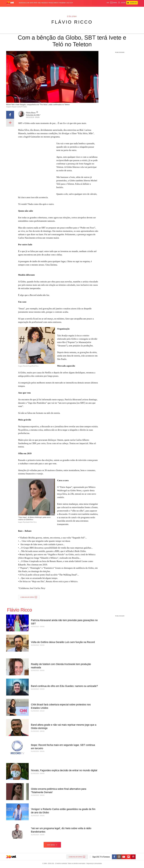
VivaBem (89, 9)
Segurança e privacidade (94, 863)
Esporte (67, 9)
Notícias (32, 9)
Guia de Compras (134, 9)
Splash (74, 9)
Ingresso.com (24, 3)
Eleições (24, 9)
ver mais (51, 845)
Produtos (10, 9)
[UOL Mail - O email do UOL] (113, 2)
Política (39, 9)
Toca (125, 9)
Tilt (94, 9)
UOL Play (69, 3)
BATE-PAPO (33, 3)
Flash (17, 9)
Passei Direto (53, 3)
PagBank (62, 3)
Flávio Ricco (72, 22)
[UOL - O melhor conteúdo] (10, 2)
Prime (120, 9)
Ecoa (98, 9)
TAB (116, 9)
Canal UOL (104, 9)
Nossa (112, 9)
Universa (81, 9)
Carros (46, 9)
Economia (54, 9)
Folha (61, 9)
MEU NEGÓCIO (43, 3)
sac (108, 2)
